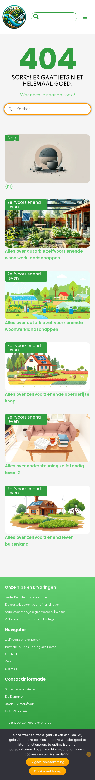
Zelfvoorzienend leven (24, 204)
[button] (85, 17)
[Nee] (88, 754)
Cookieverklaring (47, 771)
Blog (11, 138)
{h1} (9, 186)
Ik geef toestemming (47, 762)
